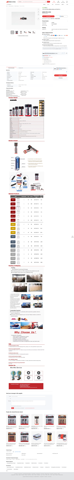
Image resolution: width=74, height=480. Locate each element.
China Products (20, 473)
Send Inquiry (48, 16)
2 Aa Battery (41, 467)
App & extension (57, 4)
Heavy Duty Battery (39, 453)
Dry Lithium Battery (9, 469)
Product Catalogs (18, 451)
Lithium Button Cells (55, 453)
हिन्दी (48, 474)
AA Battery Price (47, 467)
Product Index (51, 473)
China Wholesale (33, 473)
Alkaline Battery (24, 453)
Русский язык (29, 474)
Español (20, 474)
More (7, 470)
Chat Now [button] (62, 16)
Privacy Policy (49, 476)
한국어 (44, 474)
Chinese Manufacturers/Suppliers (27, 473)
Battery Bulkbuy (16, 469)
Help (52, 4)
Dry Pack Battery (64, 467)
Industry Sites (42, 473)
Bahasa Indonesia (61, 474)
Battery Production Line (9, 453)
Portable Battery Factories (19, 467)
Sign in (67, 2)
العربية (41, 474)
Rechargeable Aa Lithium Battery (55, 467)
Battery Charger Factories (10, 467)
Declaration (46, 476)
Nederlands (38, 474)
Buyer (48, 4)
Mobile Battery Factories (27, 467)
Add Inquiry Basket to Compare (23, 35)
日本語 (46, 474)
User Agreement (42, 476)
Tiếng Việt (56, 474)
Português (23, 474)
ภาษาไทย (51, 474)
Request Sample (57, 18)
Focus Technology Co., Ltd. (31, 476)
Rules (67, 4)
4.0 (57, 69)
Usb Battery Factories (35, 467)
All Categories (9, 4)
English (17, 474)
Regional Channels (47, 473)
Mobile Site (55, 473)
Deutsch (35, 474)
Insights (59, 473)
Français (26, 474)
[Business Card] (66, 71)
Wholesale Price (38, 473)
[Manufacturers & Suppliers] (11, 2)
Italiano (33, 474)
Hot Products (16, 473)
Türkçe (53, 474)
